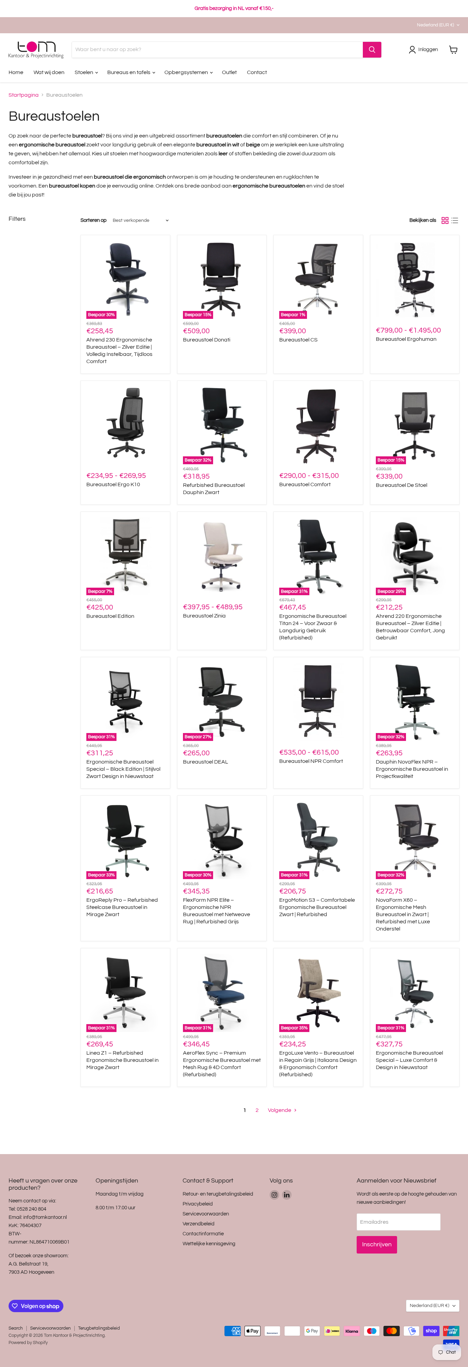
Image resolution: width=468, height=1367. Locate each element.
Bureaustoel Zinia (204, 616)
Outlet (229, 72)
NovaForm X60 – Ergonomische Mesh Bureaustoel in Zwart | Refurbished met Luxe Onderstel (403, 914)
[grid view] (445, 220)
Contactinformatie (203, 1233)
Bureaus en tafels (129, 72)
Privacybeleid (198, 1204)
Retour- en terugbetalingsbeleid (218, 1194)
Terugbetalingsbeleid (99, 1328)
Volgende (280, 1110)
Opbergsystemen (186, 72)
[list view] (454, 220)
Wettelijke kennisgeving (209, 1243)
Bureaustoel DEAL (205, 762)
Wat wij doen (49, 72)
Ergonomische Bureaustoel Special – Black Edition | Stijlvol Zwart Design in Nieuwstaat (123, 769)
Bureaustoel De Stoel (401, 485)
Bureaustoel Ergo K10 (113, 484)
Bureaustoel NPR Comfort (311, 761)
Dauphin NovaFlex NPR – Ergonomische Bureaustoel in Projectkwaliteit (412, 769)
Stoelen (84, 72)
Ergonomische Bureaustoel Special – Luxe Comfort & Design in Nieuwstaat (409, 1060)
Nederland (435, 25)
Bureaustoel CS (298, 340)
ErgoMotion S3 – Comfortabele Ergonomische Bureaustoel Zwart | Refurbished (317, 907)
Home (16, 72)
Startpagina (24, 95)
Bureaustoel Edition (110, 616)
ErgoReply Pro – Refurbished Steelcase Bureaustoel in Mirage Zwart (122, 907)
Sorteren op (94, 220)
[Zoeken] (372, 50)
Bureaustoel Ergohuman (406, 339)
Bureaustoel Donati (206, 340)
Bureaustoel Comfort (305, 484)
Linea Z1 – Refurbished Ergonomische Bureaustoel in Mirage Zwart (122, 1060)
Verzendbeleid (198, 1223)
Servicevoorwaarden (206, 1213)
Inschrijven (377, 1244)
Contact (257, 72)
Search (16, 1328)
